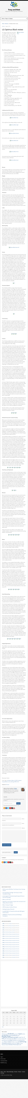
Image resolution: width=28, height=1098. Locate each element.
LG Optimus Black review (12, 29)
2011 (3, 944)
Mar (7, 934)
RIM (18, 1041)
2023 (3, 925)
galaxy (12, 1037)
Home (3, 23)
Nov (17, 925)
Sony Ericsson (13, 1043)
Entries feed (3, 1058)
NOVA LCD (16, 781)
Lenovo (14, 1040)
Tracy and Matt (14, 9)
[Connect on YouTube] (14, 808)
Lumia (19, 1040)
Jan (4, 934)
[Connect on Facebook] (6, 808)
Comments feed (4, 1060)
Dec (18, 934)
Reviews (6, 23)
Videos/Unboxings (10, 1071)
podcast (16, 1041)
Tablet (18, 1043)
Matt (4, 26)
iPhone (5, 1040)
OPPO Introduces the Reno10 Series (10, 907)
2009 (3, 948)
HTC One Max (18, 1038)
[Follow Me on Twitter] (8, 808)
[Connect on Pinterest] (10, 808)
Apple (20, 1034)
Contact (23, 1071)
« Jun (3, 1026)
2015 (3, 936)
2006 (3, 955)
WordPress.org (4, 1062)
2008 (3, 950)
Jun (11, 923)
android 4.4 (16, 1034)
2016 (3, 934)
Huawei (22, 1038)
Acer (3, 1034)
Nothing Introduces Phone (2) (8, 909)
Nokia (9, 1042)
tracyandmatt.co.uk (6, 781)
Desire (18, 1035)
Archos (23, 1034)
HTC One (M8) (12, 1038)
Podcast (19, 1071)
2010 (3, 946)
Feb (6, 934)
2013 (3, 940)
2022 (3, 927)
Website (23, 828)
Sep (14, 934)
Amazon (5, 1034)
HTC (3, 1039)
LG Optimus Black (10, 780)
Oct (16, 925)
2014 (3, 938)
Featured (6, 1036)
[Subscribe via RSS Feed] (4, 808)
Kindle (8, 1040)
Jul (12, 925)
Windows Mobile (5, 1044)
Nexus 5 (6, 1041)
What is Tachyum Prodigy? (8, 905)
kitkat (10, 1040)
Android (19, 780)
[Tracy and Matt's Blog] (14, 7)
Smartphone (5, 1043)
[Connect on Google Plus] (12, 808)
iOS (25, 1038)
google (16, 1037)
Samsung (23, 1042)
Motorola (22, 1040)
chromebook (13, 1035)
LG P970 (16, 780)
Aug (13, 925)
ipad (2, 1040)
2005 (3, 957)
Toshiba (21, 1043)
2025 (3, 923)
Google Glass (21, 1037)
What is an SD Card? (7, 899)
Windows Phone (12, 1044)
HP (24, 1037)
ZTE (20, 1044)
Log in (2, 1056)
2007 (3, 953)
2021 (3, 929)
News (5, 1071)
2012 (3, 942)
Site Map (2, 1073)
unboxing (12, 781)
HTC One (7, 1038)
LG (16, 1040)
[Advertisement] (14, 14)
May (10, 923)
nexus (3, 1041)
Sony (9, 1043)
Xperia (17, 1044)
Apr (8, 925)
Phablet (13, 1041)
